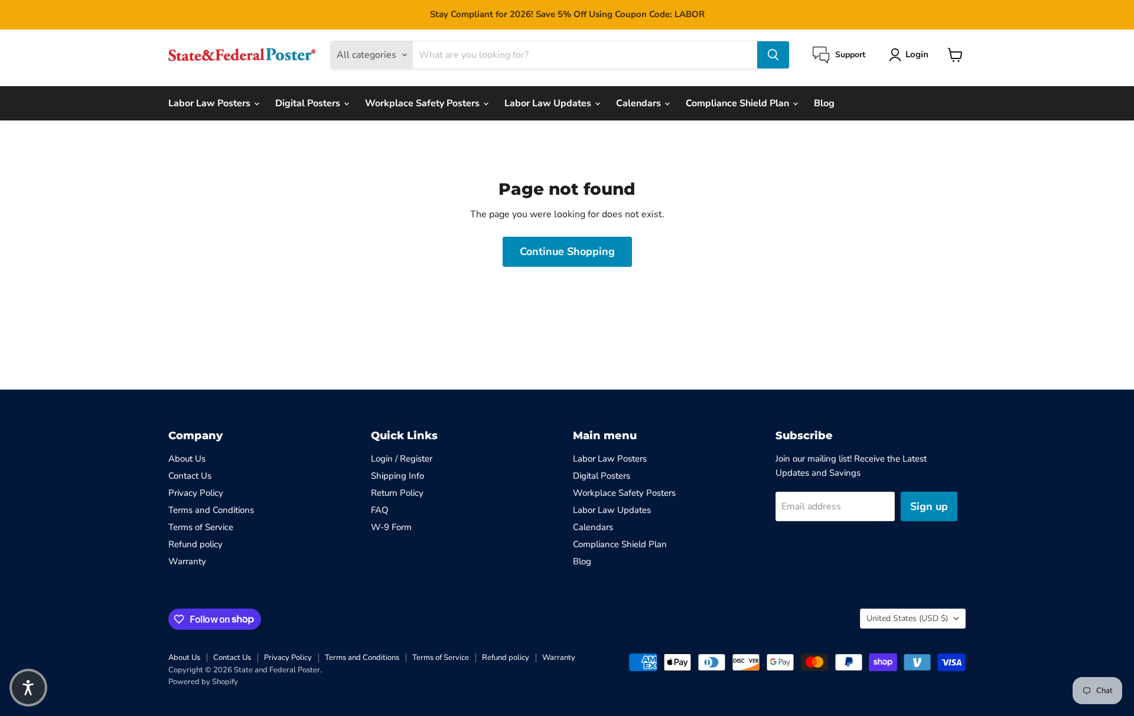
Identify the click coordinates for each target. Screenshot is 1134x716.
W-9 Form (391, 527)
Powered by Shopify (203, 681)
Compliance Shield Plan (738, 103)
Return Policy (397, 493)
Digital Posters (309, 103)
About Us (187, 459)
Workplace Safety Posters (423, 103)
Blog (824, 103)
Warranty (187, 561)
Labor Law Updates (549, 103)
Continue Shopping (567, 251)
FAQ (380, 510)
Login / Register (401, 459)
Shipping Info (397, 476)
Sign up (929, 506)
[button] (28, 688)
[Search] (773, 54)
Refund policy (195, 544)
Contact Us (189, 476)
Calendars (639, 103)
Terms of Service (200, 527)
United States (907, 618)
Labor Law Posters (210, 103)
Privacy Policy (195, 493)
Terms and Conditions (211, 510)
